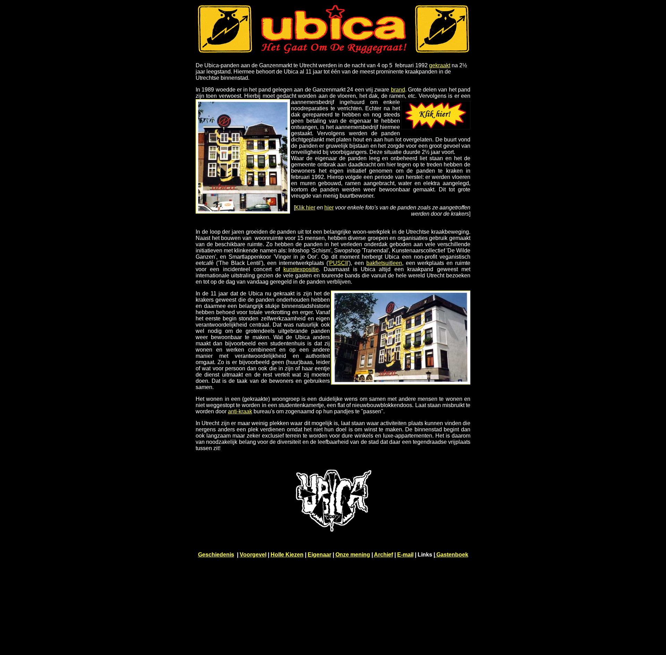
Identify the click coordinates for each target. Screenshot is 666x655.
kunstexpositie (301, 269)
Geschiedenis (216, 555)
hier (329, 207)
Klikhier (305, 207)
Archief (383, 555)
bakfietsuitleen (384, 263)
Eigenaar (319, 555)
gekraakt (439, 65)
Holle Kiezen (287, 555)
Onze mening (352, 555)
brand (398, 90)
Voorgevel (253, 555)
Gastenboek (451, 555)
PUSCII (338, 263)
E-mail (405, 555)
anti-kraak (240, 411)
